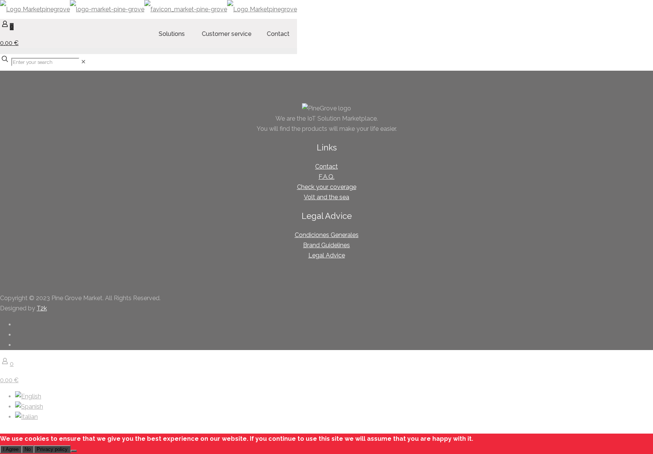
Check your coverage (326, 187)
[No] (74, 451)
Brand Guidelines (326, 245)
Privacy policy (52, 449)
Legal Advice (326, 255)
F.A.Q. (326, 176)
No (28, 449)
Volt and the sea (326, 197)
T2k (42, 308)
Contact (326, 166)
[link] (83, 61)
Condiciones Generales (327, 235)
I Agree (11, 449)
